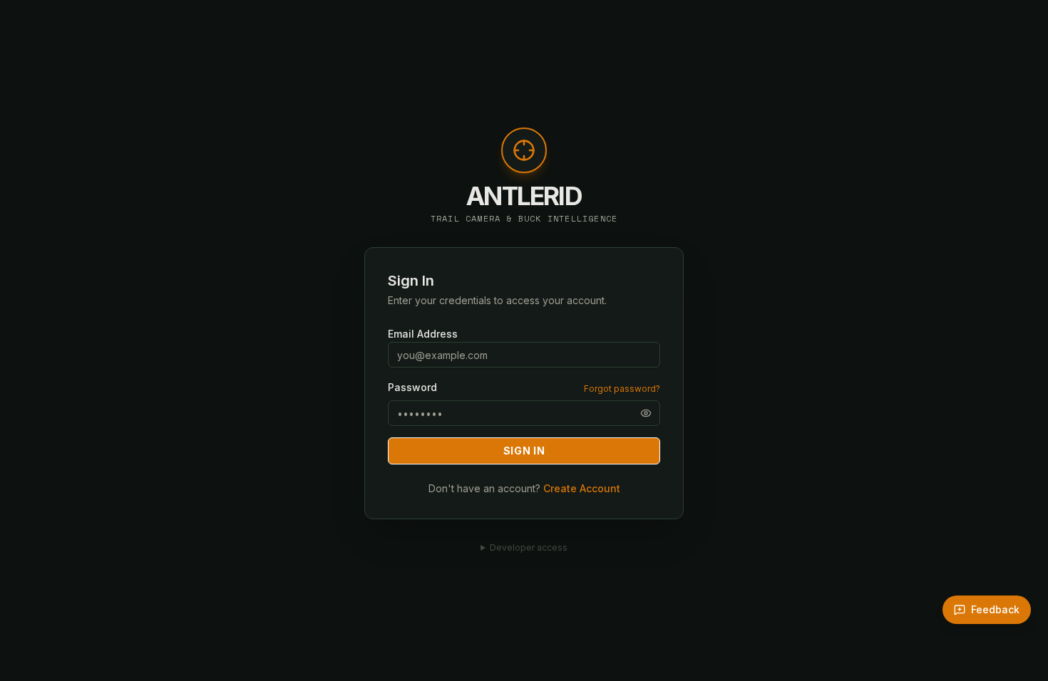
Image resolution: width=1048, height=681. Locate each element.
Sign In (524, 451)
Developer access (528, 547)
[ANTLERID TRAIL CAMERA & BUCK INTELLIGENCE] (524, 157)
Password (412, 388)
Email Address (423, 334)
